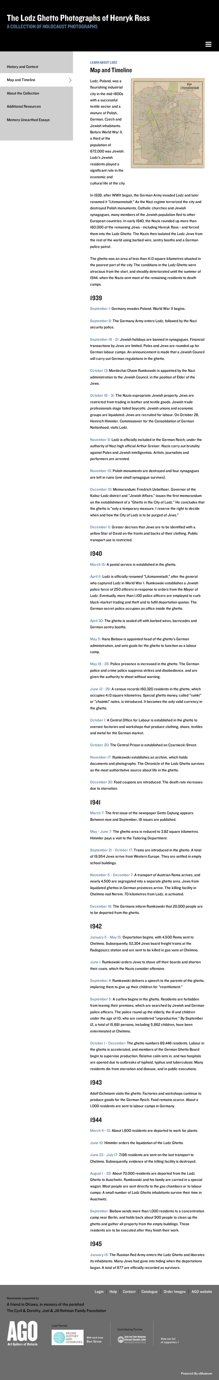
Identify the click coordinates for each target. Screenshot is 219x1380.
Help (113, 1291)
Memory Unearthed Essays (28, 119)
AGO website (202, 1291)
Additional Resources (24, 106)
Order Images (175, 1291)
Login (99, 1291)
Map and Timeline (21, 79)
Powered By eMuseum (196, 1373)
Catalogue (149, 1291)
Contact (129, 1291)
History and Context (22, 66)
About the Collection (23, 93)
